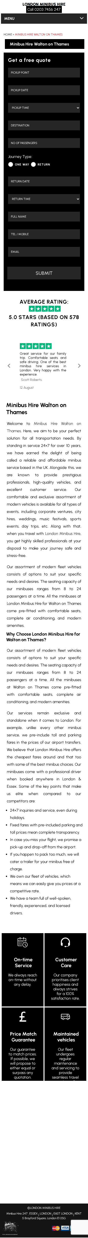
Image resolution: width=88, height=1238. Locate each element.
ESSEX (33, 1213)
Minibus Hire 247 (16, 1213)
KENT (78, 1213)
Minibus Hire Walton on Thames (39, 34)
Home (8, 34)
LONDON (45, 1213)
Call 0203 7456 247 (44, 9)
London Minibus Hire (62, 533)
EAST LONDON (63, 1213)
